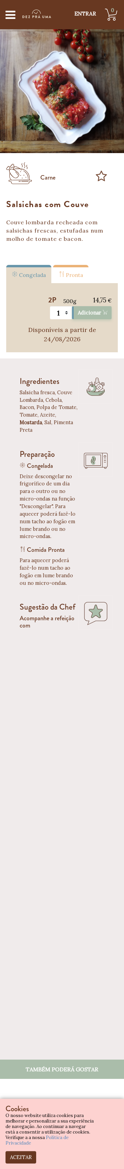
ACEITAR (21, 1157)
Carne (47, 177)
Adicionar (90, 312)
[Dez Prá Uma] (36, 14)
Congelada (32, 275)
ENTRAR (85, 13)
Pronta (73, 275)
